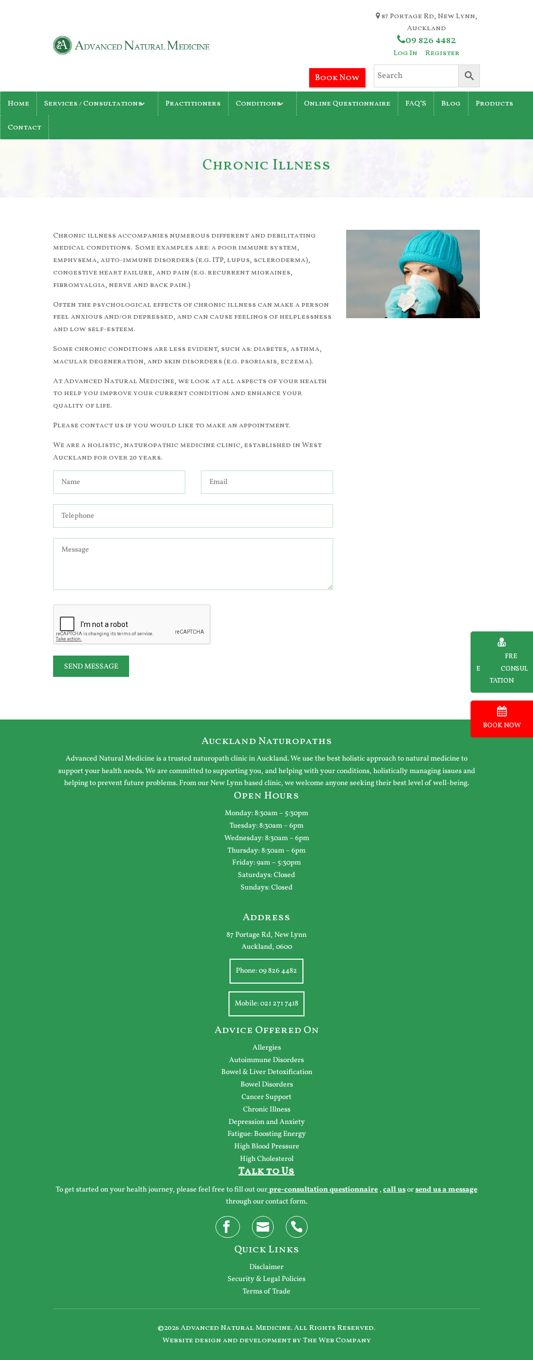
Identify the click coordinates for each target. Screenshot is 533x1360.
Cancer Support (266, 1097)
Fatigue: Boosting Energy (266, 1134)
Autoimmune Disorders (266, 1060)
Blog (451, 104)
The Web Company (337, 1340)
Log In (405, 53)
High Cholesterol (267, 1159)
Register (442, 53)
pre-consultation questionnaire (323, 1190)
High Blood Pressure (266, 1147)
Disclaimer (266, 1267)
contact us (102, 425)
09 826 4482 (430, 40)
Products (494, 104)
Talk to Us (266, 1171)
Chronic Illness (266, 1110)
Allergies (266, 1048)
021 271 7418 (279, 1004)
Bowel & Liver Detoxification (266, 1072)
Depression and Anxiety (267, 1122)
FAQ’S (415, 104)
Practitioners (193, 104)
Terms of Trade (266, 1292)
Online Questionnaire (347, 104)
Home (18, 104)
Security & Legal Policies (266, 1279)
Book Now (337, 78)
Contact (24, 128)
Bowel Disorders (266, 1085)
